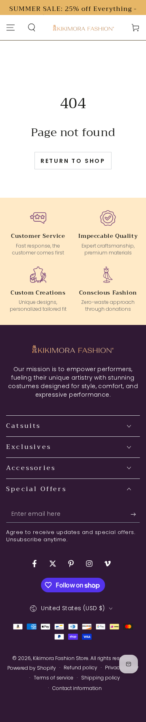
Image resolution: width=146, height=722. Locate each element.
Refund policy (80, 667)
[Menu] (10, 27)
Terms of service (53, 678)
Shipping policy (100, 678)
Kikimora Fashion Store (60, 658)
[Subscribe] (135, 514)
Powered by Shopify (31, 668)
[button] (31, 27)
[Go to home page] (83, 28)
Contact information (77, 688)
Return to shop (73, 161)
